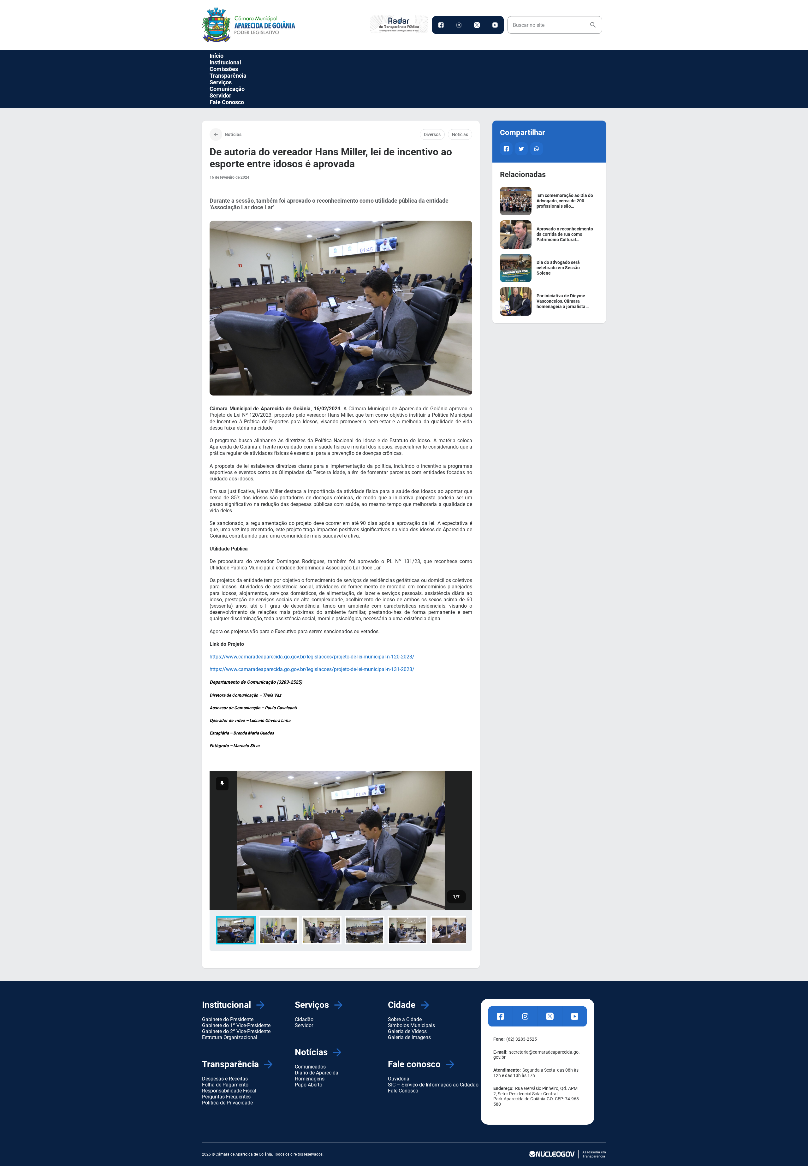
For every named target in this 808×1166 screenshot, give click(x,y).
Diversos (432, 134)
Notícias (460, 134)
